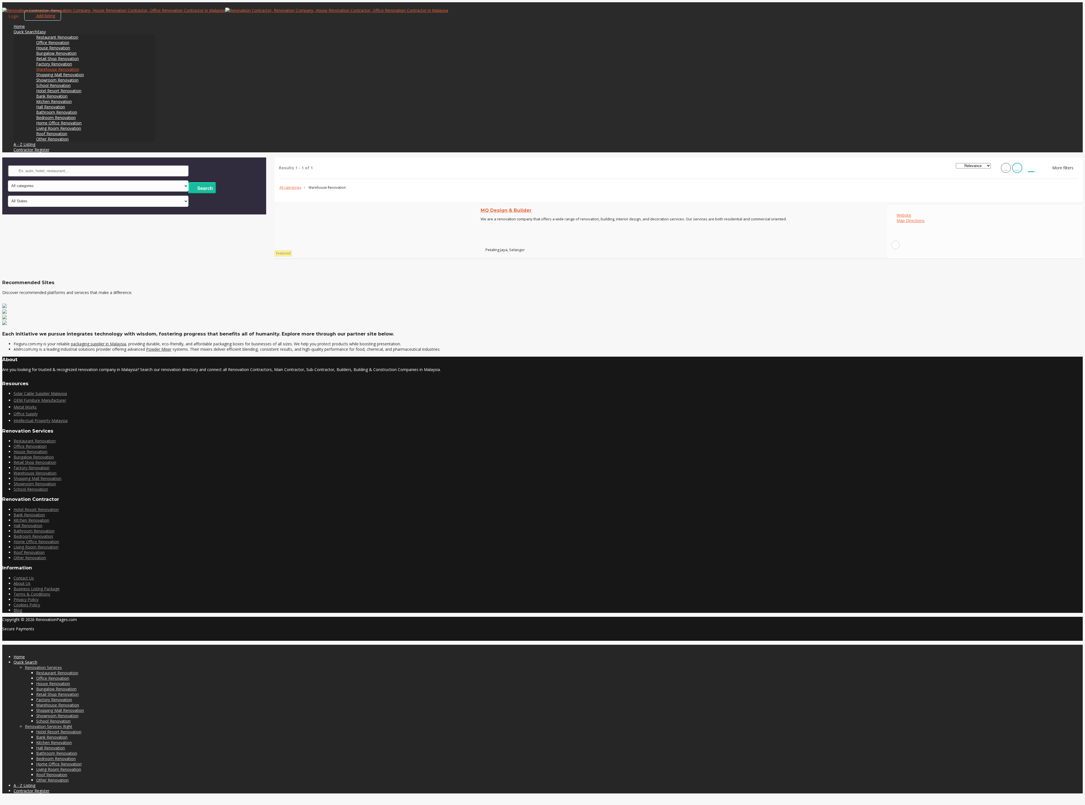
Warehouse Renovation (57, 69)
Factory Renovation (54, 64)
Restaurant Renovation (57, 37)
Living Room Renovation (58, 128)
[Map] (1031, 169)
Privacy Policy (26, 599)
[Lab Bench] (4, 306)
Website (904, 215)
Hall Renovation (50, 106)
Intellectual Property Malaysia (41, 420)
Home (19, 26)
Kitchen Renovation (54, 101)
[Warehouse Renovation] (895, 245)
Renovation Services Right (48, 726)
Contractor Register (31, 149)
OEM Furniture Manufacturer (40, 400)
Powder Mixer (159, 349)
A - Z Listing (24, 144)
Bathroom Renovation (56, 112)
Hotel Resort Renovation (58, 90)
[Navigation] (3, 5)
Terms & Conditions (32, 594)
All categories (290, 187)
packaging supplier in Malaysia (98, 343)
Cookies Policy (27, 604)
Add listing (45, 15)
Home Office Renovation (59, 123)
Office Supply (26, 413)
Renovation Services (43, 667)
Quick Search (30, 31)
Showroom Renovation (57, 80)
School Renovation (53, 85)
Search (204, 188)
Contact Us (24, 578)
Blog (18, 610)
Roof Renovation (51, 133)
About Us (22, 583)
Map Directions (911, 220)
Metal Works (25, 407)
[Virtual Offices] (4, 323)
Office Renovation (52, 42)
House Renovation (53, 48)
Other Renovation (52, 139)
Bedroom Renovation (56, 117)
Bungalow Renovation (56, 53)
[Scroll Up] (3, 800)
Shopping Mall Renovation (60, 74)
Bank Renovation (52, 96)
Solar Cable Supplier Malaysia (40, 393)
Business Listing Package (37, 588)
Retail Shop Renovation (57, 58)
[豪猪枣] (4, 318)
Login (13, 16)
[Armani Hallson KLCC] (4, 312)
